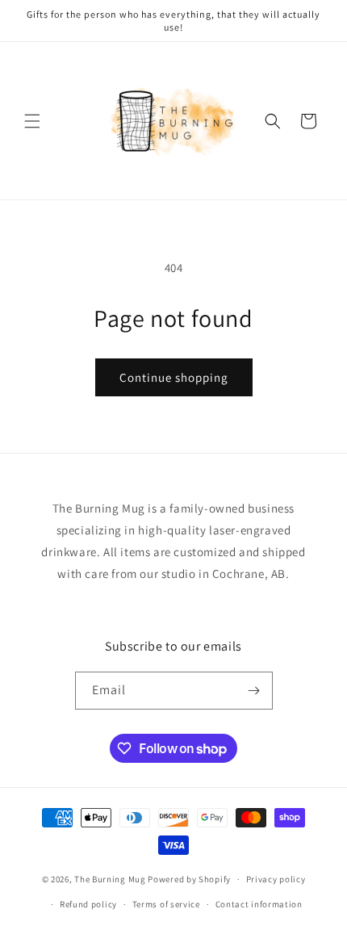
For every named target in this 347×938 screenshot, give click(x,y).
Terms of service (166, 904)
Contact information (259, 904)
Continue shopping (173, 377)
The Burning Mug (110, 879)
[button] (32, 121)
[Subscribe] (254, 691)
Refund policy (88, 904)
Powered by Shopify (189, 879)
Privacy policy (276, 879)
